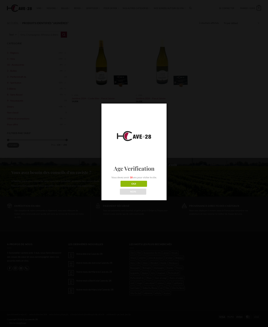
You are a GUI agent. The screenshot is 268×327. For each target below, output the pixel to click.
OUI (133, 183)
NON (133, 191)
